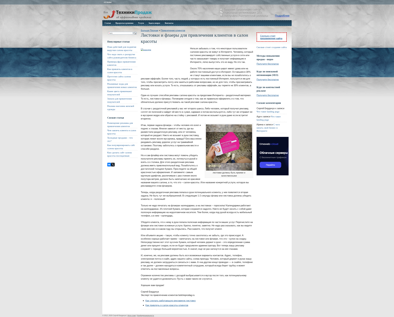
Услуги (141, 23)
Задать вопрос (154, 23)
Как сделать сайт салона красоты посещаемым (119, 154)
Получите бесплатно (268, 64)
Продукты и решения (124, 23)
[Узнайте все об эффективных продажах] (127, 19)
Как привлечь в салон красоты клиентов (166, 305)
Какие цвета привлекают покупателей (119, 93)
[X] (113, 164)
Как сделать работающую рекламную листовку (170, 300)
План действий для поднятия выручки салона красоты (121, 48)
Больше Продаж (149, 30)
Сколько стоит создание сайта (272, 47)
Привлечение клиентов (173, 30)
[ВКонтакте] (109, 164)
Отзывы (108, 2)
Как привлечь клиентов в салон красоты (119, 70)
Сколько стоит (271, 37)
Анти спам (132, 315)
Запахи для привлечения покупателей (119, 100)
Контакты (169, 23)
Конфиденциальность (145, 315)
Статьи (108, 23)
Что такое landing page (268, 111)
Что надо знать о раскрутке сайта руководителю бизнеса (121, 56)
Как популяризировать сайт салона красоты (121, 146)
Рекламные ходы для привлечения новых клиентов (122, 85)
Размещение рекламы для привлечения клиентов (120, 124)
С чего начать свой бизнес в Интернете (268, 127)
